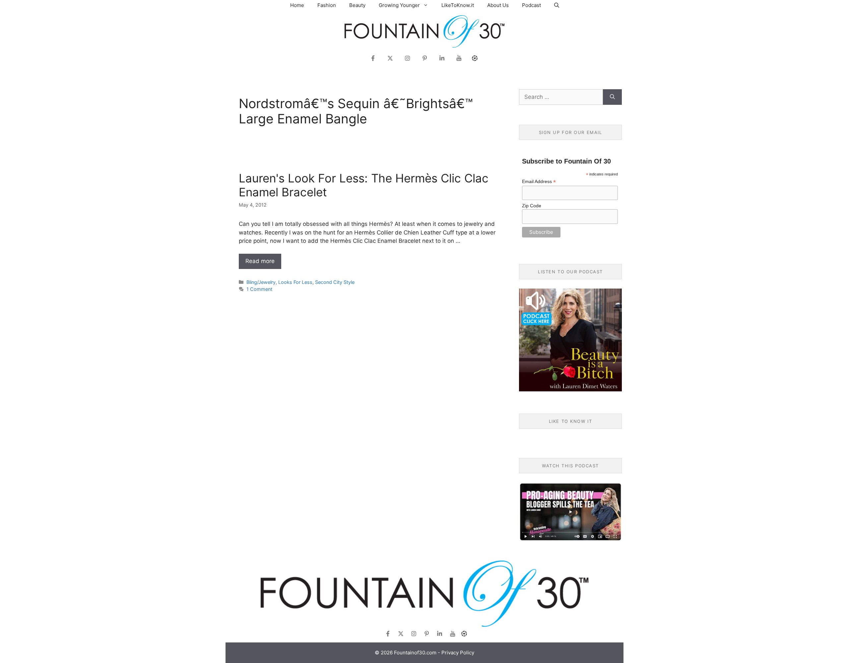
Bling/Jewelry (261, 282)
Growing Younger (399, 5)
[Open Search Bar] (557, 5)
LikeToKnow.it (457, 5)
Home (297, 5)
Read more (260, 261)
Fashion (326, 5)
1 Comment (259, 289)
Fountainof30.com (415, 652)
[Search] (612, 97)
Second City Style (335, 282)
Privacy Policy (457, 652)
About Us (498, 5)
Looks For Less (295, 282)
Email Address (539, 181)
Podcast (531, 5)
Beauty (357, 5)
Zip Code (531, 205)
